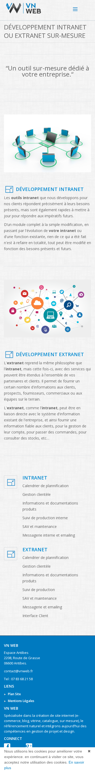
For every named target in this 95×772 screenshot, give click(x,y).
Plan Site (14, 694)
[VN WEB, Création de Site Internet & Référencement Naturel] (80, 8)
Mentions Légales (21, 701)
